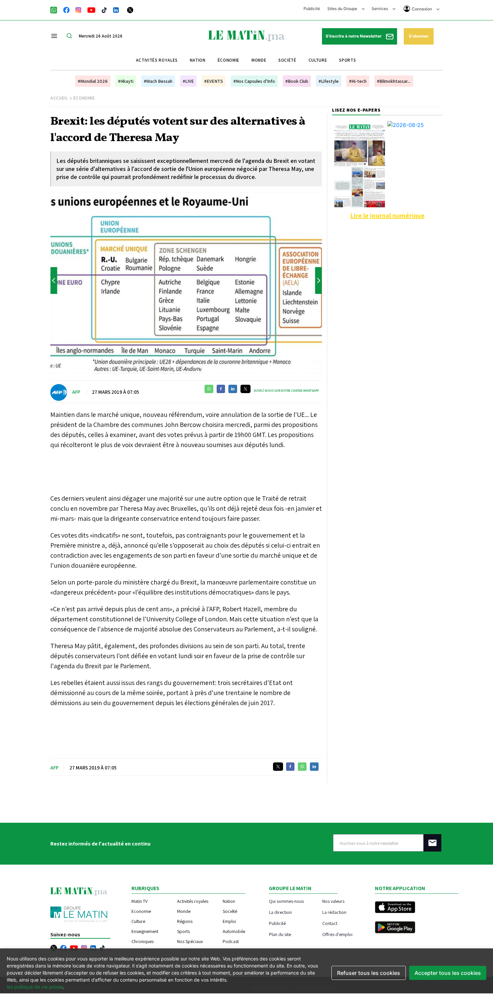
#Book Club (296, 81)
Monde (259, 60)
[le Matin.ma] (246, 35)
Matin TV (139, 901)
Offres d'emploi (337, 934)
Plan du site (280, 934)
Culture (318, 60)
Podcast (231, 941)
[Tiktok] (104, 9)
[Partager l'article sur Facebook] (221, 389)
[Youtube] (91, 9)
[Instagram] (78, 9)
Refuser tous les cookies (368, 973)
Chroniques (142, 941)
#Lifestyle (329, 81)
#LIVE (188, 81)
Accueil (59, 98)
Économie (228, 60)
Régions (185, 921)
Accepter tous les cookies (448, 973)
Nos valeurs (333, 901)
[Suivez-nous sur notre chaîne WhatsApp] (55, 9)
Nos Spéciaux (190, 941)
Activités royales (157, 60)
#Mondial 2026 (93, 81)
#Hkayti (125, 81)
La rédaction (334, 912)
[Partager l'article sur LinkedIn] (232, 389)
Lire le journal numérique (387, 215)
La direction (280, 912)
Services (380, 8)
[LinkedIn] (116, 9)
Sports (347, 60)
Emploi (229, 921)
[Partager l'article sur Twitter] (245, 389)
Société (287, 60)
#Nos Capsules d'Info (254, 81)
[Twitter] (130, 9)
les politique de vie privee (35, 987)
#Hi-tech (358, 81)
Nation (198, 60)
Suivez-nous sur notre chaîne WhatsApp (286, 390)
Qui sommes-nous (286, 901)
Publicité (312, 8)
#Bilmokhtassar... (393, 81)
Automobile (234, 931)
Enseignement (144, 931)
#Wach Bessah (158, 81)
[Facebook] (66, 9)
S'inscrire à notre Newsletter (354, 36)
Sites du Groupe (342, 8)
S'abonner (419, 36)
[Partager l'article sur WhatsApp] (209, 389)
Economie (141, 911)
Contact (329, 923)
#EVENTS (213, 81)
